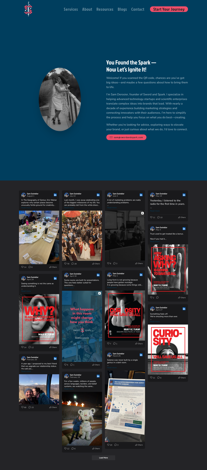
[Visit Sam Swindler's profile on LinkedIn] (23, 195)
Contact (137, 9)
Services (71, 9)
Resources (104, 9)
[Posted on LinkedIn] (55, 195)
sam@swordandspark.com (128, 137)
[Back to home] (28, 9)
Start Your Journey (169, 9)
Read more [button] (26, 207)
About (87, 9)
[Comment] (156, 297)
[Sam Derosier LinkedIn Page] (60, 99)
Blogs (122, 9)
